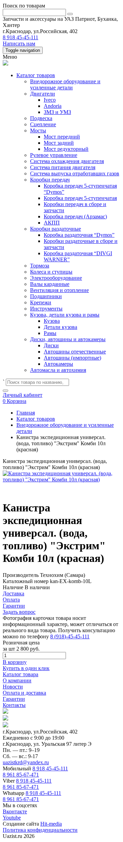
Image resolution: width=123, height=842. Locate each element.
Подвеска (41, 118)
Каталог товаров (35, 75)
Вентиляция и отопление (59, 290)
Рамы (50, 333)
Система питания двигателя (62, 167)
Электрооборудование (56, 278)
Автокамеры (58, 364)
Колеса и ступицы (51, 272)
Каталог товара (20, 674)
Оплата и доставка (24, 693)
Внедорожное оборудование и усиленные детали (65, 84)
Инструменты (46, 308)
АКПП (52, 223)
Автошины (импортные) (72, 358)
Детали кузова (60, 327)
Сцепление (43, 124)
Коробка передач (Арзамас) (75, 216)
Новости (13, 686)
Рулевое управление (53, 155)
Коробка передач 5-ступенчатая (80, 198)
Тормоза (39, 265)
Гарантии (14, 699)
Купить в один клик (26, 668)
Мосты (38, 130)
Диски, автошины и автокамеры (68, 339)
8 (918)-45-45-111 (70, 636)
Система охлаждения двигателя (67, 161)
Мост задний (59, 143)
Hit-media (51, 824)
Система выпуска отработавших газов (74, 173)
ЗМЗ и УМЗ (57, 112)
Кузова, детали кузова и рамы (64, 315)
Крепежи (40, 302)
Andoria (53, 106)
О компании (17, 680)
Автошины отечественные (75, 351)
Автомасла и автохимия (58, 370)
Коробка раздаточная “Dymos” (79, 235)
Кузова (52, 321)
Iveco (50, 100)
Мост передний (62, 137)
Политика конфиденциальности (40, 830)
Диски (51, 345)
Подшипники (46, 296)
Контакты (14, 705)
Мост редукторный (66, 149)
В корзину (15, 662)
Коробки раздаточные (55, 229)
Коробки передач (50, 180)
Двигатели (42, 94)
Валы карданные (49, 284)
